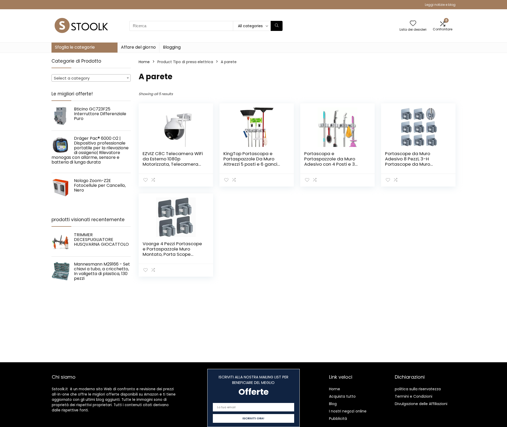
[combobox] (91, 78)
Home (144, 61)
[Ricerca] (277, 26)
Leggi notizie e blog (440, 4)
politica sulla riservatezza (418, 389)
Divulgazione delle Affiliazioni (421, 403)
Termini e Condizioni (413, 396)
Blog (333, 403)
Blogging (172, 47)
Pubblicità (338, 418)
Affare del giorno (138, 47)
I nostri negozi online (348, 411)
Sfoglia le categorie (75, 47)
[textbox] (91, 78)
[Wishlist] (413, 23)
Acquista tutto (342, 396)
